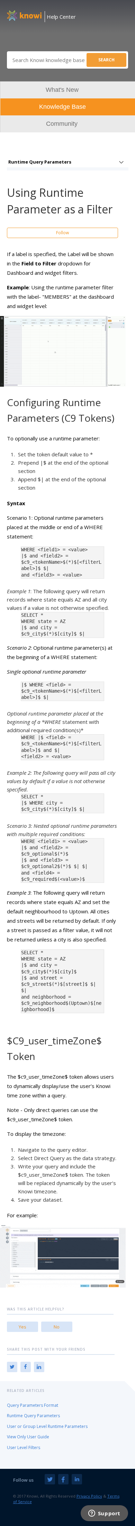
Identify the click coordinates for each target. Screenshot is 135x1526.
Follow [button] (62, 233)
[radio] (22, 1327)
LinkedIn (39, 1367)
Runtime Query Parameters (39, 162)
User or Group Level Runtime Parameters (47, 1426)
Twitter (12, 1367)
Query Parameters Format (32, 1405)
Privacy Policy (89, 1496)
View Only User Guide (28, 1437)
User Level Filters (23, 1447)
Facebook (25, 1367)
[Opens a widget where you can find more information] (104, 1514)
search (106, 60)
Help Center (61, 16)
